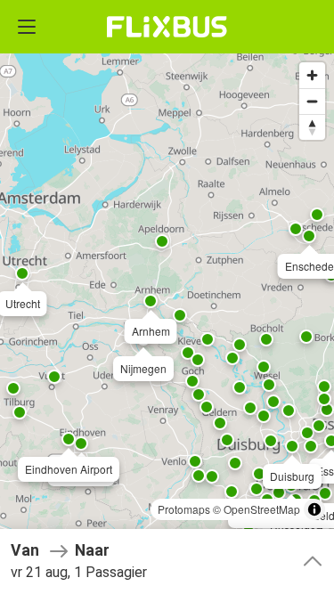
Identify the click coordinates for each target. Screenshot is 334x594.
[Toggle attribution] (314, 509)
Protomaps (184, 509)
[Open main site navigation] (27, 27)
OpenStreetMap (262, 509)
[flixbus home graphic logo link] (167, 27)
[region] (167, 297)
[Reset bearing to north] (312, 127)
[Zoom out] (312, 101)
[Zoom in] (312, 75)
